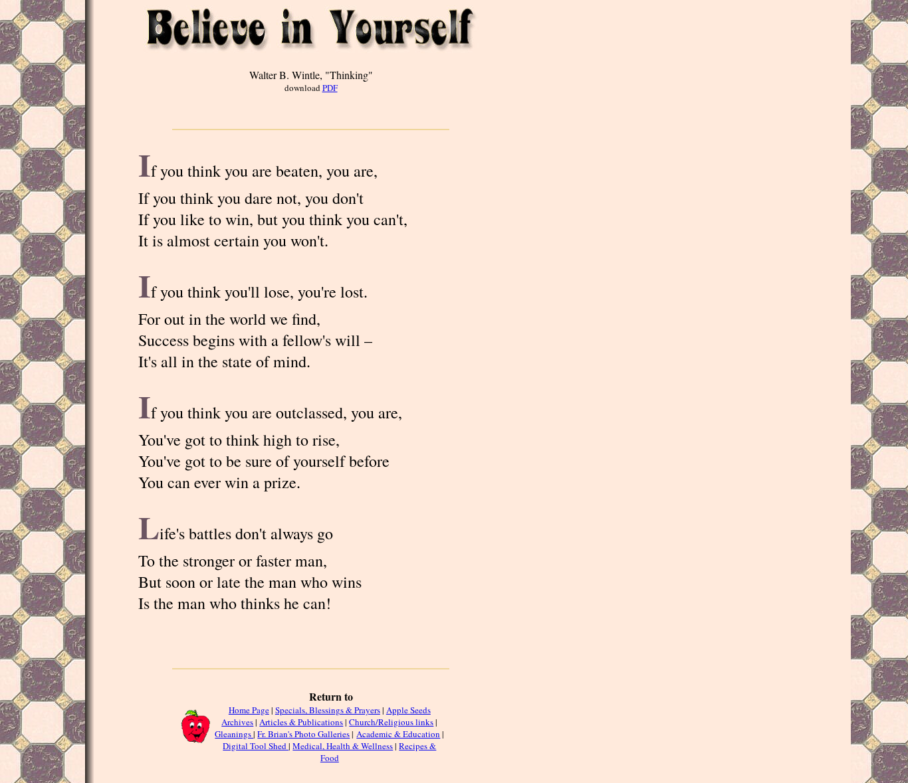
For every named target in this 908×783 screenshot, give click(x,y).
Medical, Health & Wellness (342, 746)
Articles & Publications (301, 722)
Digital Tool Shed (255, 746)
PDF (330, 88)
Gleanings (234, 734)
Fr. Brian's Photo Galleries (303, 734)
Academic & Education (398, 734)
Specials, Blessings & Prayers (327, 710)
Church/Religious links (391, 722)
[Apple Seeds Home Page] (194, 741)
